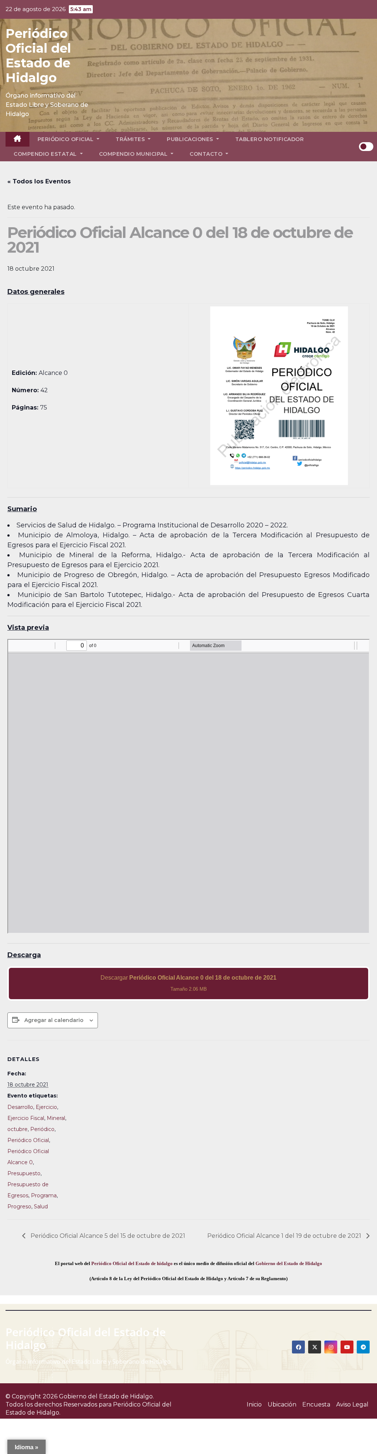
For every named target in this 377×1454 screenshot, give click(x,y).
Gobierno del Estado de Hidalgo (289, 1263)
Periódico (42, 1129)
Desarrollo (20, 1107)
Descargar (188, 983)
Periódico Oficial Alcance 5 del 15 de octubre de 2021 (107, 1235)
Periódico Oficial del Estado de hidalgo (132, 1263)
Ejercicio (46, 1107)
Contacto (207, 154)
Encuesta (316, 1404)
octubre (17, 1129)
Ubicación (282, 1404)
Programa (44, 1195)
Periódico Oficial (66, 139)
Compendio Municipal (134, 154)
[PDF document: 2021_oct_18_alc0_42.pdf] (188, 786)
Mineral (56, 1118)
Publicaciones (191, 139)
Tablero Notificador (269, 139)
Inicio (254, 1404)
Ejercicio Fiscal (25, 1118)
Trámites (131, 139)
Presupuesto (23, 1173)
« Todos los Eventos (39, 181)
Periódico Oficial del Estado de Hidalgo (38, 55)
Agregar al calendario (54, 1020)
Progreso (19, 1206)
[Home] (17, 139)
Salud (41, 1206)
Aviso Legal (352, 1404)
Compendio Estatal (46, 154)
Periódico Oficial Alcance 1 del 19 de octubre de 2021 (285, 1235)
